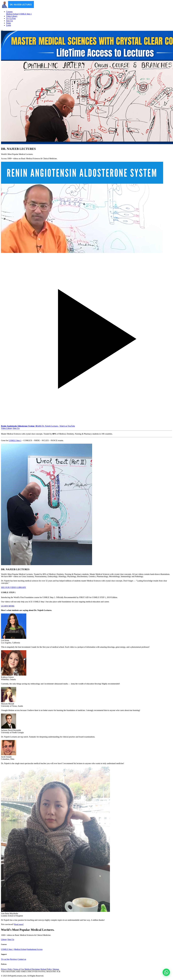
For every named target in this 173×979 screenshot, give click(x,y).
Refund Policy (46, 969)
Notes (8, 23)
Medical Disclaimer (32, 969)
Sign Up (9, 21)
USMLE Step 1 (25, 14)
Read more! (19, 924)
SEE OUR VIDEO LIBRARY (13, 587)
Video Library (11, 16)
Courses (9, 12)
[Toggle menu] (2, 30)
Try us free (5, 959)
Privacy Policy (7, 969)
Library (4, 939)
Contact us (22, 959)
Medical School (12, 14)
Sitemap (56, 969)
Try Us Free (11, 18)
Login (8, 25)
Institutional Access (35, 949)
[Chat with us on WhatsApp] (166, 972)
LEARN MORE (7, 606)
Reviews (13, 959)
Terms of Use (18, 969)
